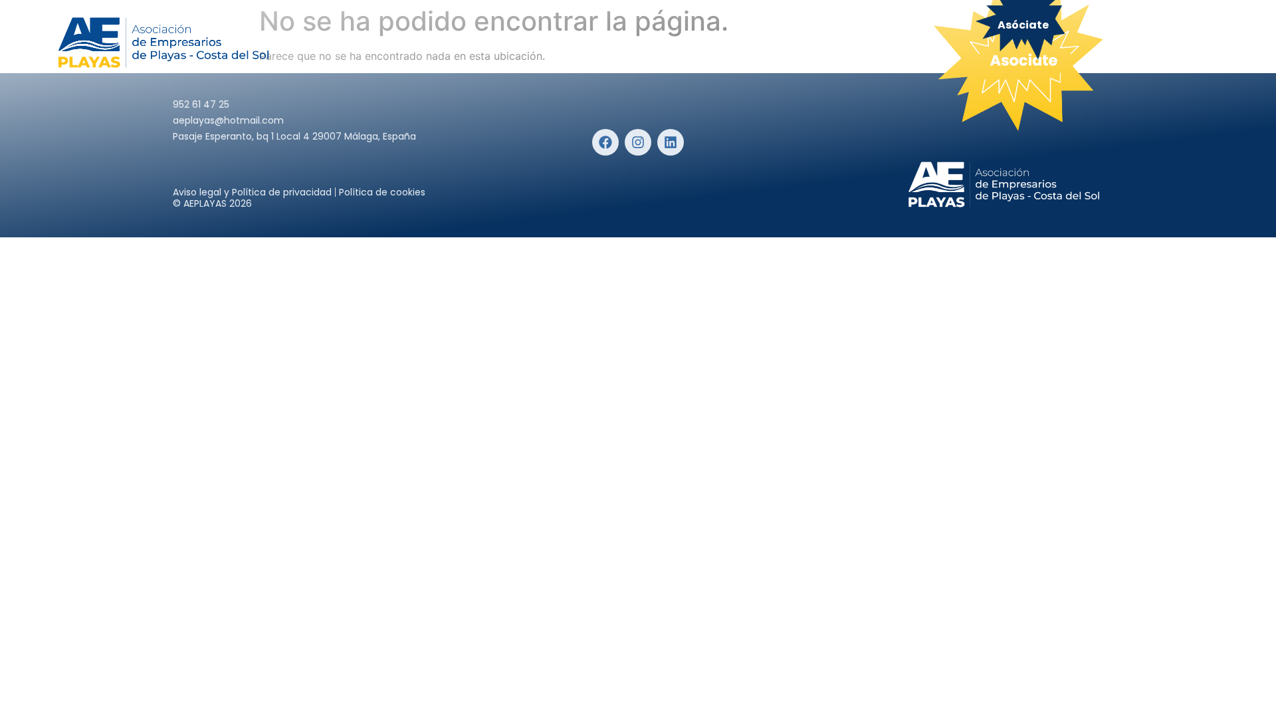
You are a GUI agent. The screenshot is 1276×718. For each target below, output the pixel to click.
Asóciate (1023, 25)
